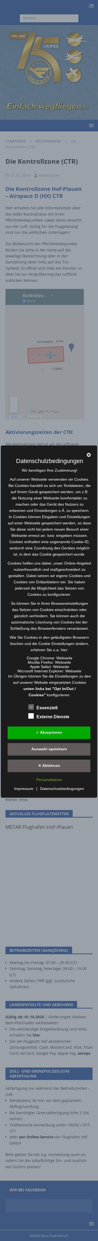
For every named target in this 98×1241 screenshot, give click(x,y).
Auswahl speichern (49, 749)
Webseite (64, 658)
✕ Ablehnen (49, 766)
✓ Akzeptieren (49, 732)
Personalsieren (49, 779)
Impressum (23, 788)
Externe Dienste (52, 716)
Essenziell (46, 707)
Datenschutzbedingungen (62, 788)
